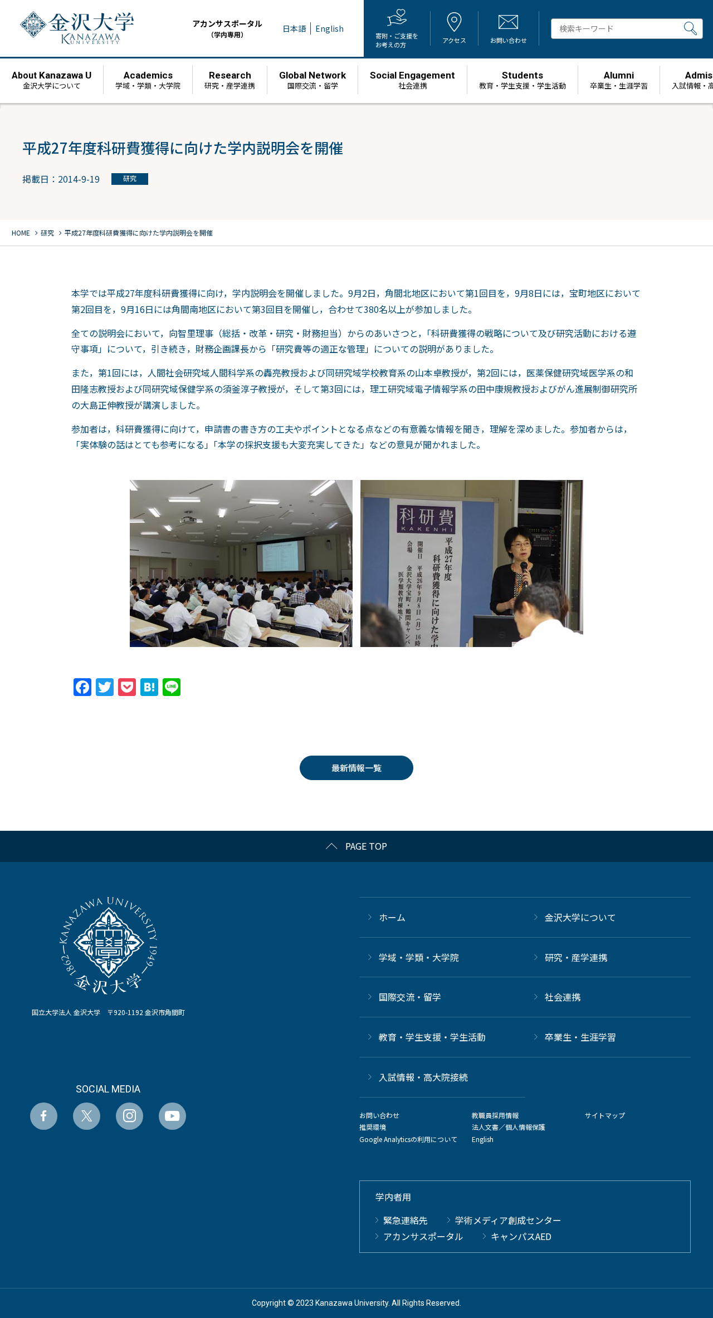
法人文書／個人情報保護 (508, 1126)
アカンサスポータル (227, 28)
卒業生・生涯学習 (580, 1036)
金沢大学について (580, 917)
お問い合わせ (379, 1115)
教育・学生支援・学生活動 (432, 1036)
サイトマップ (605, 1115)
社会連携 (562, 996)
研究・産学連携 (576, 957)
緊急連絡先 (405, 1220)
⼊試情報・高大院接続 (423, 1077)
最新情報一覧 (356, 767)
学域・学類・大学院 (419, 957)
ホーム (392, 917)
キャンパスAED (521, 1236)
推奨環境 (372, 1126)
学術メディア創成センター (508, 1220)
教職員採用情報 (495, 1115)
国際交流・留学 (410, 996)
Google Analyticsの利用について (408, 1139)
